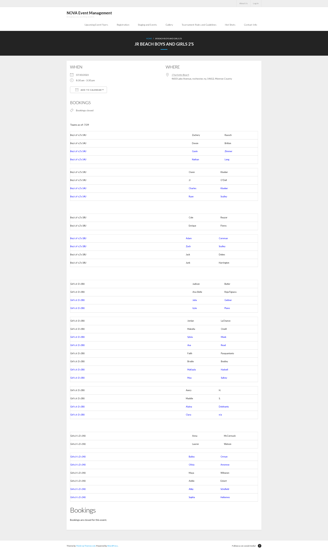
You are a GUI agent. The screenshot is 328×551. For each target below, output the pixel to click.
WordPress (112, 546)
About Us (243, 3)
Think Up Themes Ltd (85, 546)
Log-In (256, 3)
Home (149, 38)
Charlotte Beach (180, 74)
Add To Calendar (91, 90)
